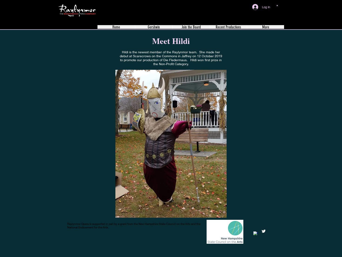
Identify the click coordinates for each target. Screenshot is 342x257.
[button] (277, 5)
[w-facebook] (255, 233)
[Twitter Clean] (263, 231)
